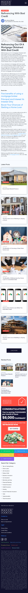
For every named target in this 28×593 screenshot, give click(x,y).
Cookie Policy (4, 530)
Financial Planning (7, 482)
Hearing (4, 489)
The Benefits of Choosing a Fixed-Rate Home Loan (13, 249)
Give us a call (4, 519)
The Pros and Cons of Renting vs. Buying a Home (14, 219)
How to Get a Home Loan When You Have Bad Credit (12, 308)
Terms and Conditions (6, 532)
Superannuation (6, 496)
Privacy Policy (4, 528)
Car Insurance (6, 477)
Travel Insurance (7, 498)
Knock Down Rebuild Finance (11, 189)
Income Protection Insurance (10, 491)
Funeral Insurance (7, 484)
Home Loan (14, 545)
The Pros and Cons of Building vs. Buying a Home (14, 338)
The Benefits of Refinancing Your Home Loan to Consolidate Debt (13, 279)
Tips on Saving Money (8, 466)
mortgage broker (14, 154)
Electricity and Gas (7, 480)
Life (6, 451)
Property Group (5, 545)
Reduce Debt (6, 473)
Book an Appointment (6, 521)
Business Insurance (7, 475)
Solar (6, 454)
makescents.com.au (12, 553)
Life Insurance (6, 470)
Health (7, 458)
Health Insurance (7, 487)
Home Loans (5, 10)
